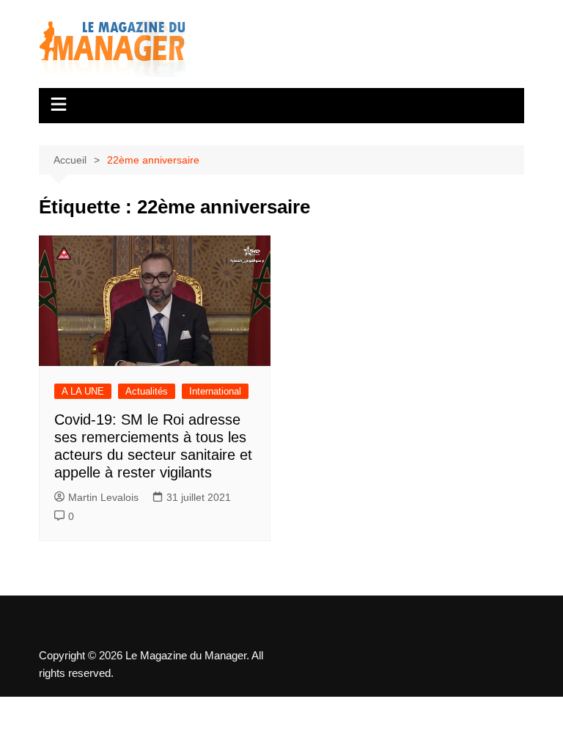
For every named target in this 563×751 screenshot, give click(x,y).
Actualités (146, 391)
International (215, 391)
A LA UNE (83, 391)
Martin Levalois (103, 497)
